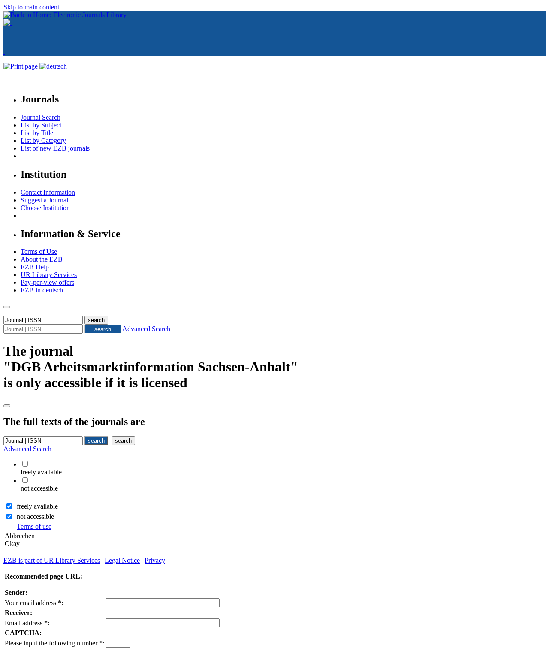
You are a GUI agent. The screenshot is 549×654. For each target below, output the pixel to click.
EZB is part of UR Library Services (51, 560)
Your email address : (34, 602)
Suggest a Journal (44, 200)
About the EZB (42, 259)
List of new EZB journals (55, 148)
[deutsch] (53, 66)
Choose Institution (45, 207)
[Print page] (21, 66)
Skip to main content (31, 7)
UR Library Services (49, 274)
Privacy (155, 560)
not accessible (35, 516)
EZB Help (35, 267)
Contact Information (48, 192)
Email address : (27, 623)
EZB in (42, 290)
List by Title (37, 132)
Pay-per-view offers (47, 282)
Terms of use (34, 526)
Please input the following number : (54, 643)
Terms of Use (39, 251)
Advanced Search (146, 328)
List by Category (43, 140)
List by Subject (41, 125)
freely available (37, 506)
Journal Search (40, 117)
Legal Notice (122, 560)
